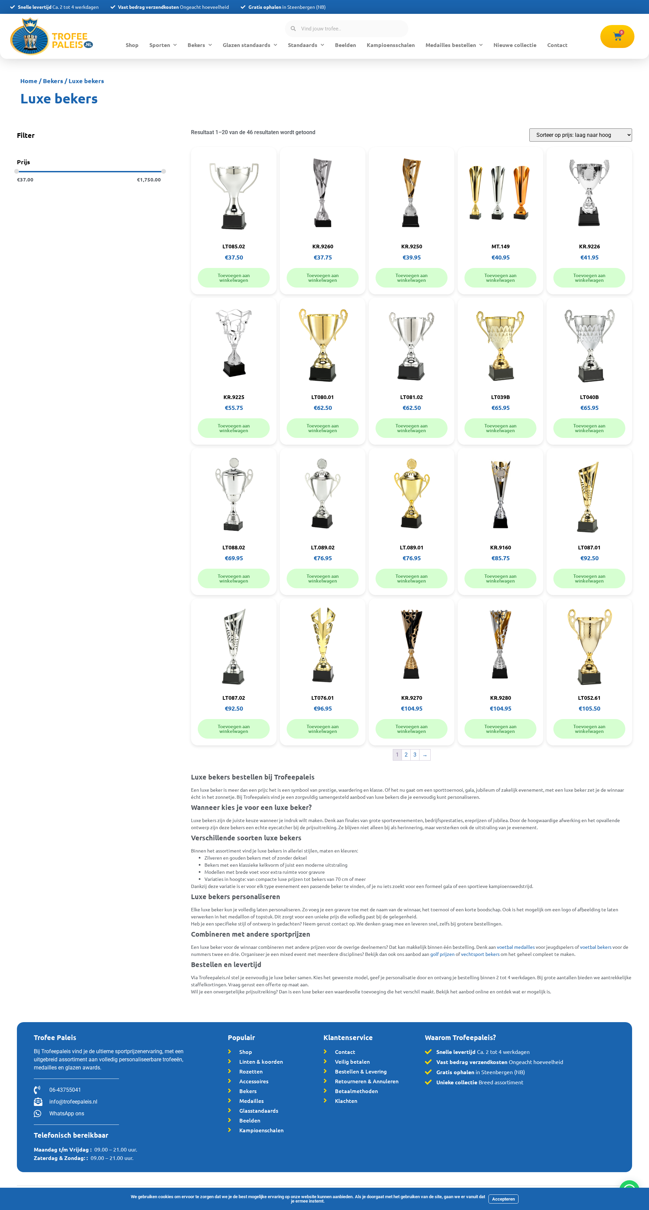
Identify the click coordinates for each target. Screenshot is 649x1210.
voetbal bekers (595, 947)
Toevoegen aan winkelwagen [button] (234, 277)
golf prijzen (442, 954)
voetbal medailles (516, 947)
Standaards (302, 44)
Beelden (345, 44)
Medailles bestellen (451, 44)
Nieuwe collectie (515, 44)
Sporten (159, 44)
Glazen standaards (246, 44)
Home (29, 80)
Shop (132, 44)
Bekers (196, 44)
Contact (557, 44)
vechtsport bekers (480, 954)
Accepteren (503, 1199)
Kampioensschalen (391, 44)
